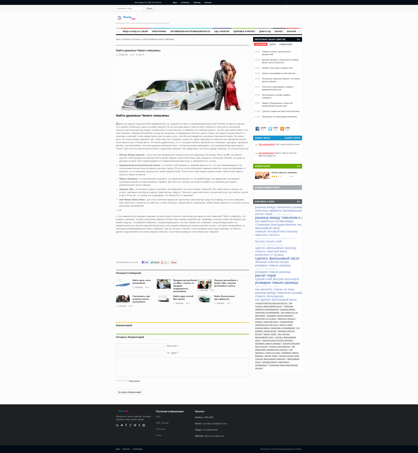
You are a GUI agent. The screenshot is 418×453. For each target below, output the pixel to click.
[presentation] (260, 44)
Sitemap (197, 2)
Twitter (121, 425)
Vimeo (135, 425)
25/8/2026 (139, 287)
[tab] (260, 44)
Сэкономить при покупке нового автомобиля (141, 299)
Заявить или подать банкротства (277, 68)
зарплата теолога (286, 318)
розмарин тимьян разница (279, 315)
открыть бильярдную (279, 346)
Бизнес (279, 31)
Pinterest (143, 425)
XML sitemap (162, 423)
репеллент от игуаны (265, 318)
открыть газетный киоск (266, 321)
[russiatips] (128, 19)
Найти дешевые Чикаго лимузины (158, 39)
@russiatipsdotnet (266, 144)
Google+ (130, 425)
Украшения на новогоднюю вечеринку (279, 117)
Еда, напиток (221, 31)
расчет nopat (286, 325)
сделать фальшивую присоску (270, 359)
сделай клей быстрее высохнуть (271, 303)
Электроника (159, 31)
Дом (175, 2)
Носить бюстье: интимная (284, 172)
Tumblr (139, 425)
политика (185, 2)
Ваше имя (172, 346)
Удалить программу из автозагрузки (278, 73)
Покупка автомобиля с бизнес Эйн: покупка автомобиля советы (226, 283)
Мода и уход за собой (135, 31)
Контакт (208, 2)
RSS (117, 425)
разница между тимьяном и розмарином (275, 328)
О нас (159, 435)
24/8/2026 (180, 303)
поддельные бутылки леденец (277, 340)
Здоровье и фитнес (244, 31)
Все (298, 39)
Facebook (126, 425)
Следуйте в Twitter (292, 138)
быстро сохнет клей (289, 356)
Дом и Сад (265, 31)
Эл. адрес (172, 353)
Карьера (291, 31)
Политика (160, 429)
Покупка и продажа (131, 39)
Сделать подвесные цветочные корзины (281, 111)
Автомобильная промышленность (190, 31)
